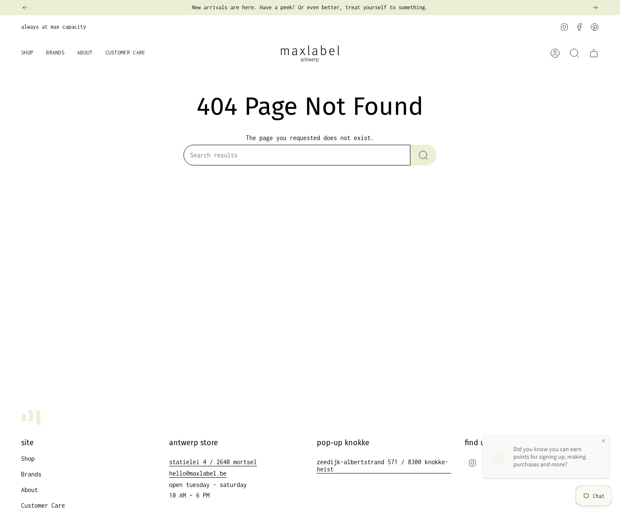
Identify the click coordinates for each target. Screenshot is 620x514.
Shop (28, 458)
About (29, 489)
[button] (27, 53)
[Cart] (594, 53)
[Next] (595, 7)
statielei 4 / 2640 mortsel (213, 461)
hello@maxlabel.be (197, 473)
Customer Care (43, 505)
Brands (31, 474)
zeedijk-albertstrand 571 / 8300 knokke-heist (382, 465)
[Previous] (25, 7)
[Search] (423, 155)
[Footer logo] (31, 417)
